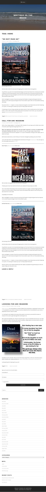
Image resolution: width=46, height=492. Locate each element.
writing (18, 306)
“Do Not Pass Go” (10, 39)
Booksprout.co (33, 139)
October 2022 (4, 435)
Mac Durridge (11, 145)
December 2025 (5, 403)
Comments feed (5, 468)
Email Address (5, 372)
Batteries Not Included (6, 480)
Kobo (21, 112)
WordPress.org (5, 470)
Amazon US (21, 359)
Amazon (7, 112)
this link (15, 141)
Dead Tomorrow (5, 308)
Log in (3, 464)
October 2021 (4, 446)
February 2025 (5, 414)
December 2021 (5, 441)
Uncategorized (16, 41)
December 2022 (5, 432)
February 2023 (5, 428)
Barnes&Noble (16, 112)
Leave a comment (33, 116)
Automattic (28, 489)
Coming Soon (21, 116)
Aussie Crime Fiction (12, 116)
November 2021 (5, 444)
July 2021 (3, 450)
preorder (26, 116)
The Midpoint (4, 482)
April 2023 (4, 423)
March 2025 (4, 412)
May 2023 (4, 421)
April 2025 (4, 410)
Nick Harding (13, 203)
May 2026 (4, 401)
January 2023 (4, 430)
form (10, 105)
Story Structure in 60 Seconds (8, 477)
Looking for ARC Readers (15, 304)
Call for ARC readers (13, 121)
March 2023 (4, 426)
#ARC (6, 116)
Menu (23, 2)
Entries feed (4, 466)
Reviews (20, 299)
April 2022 (4, 439)
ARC (15, 306)
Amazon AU (38, 359)
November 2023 (5, 417)
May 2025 (4, 408)
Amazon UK (27, 359)
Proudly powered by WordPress (23, 488)
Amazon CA (32, 359)
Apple (10, 112)
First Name (4, 377)
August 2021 (4, 448)
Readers (16, 299)
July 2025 (4, 405)
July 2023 (4, 419)
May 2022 (4, 437)
